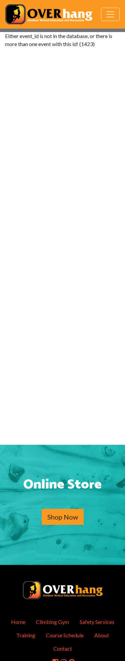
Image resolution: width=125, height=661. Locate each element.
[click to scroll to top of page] (115, 652)
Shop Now (62, 517)
